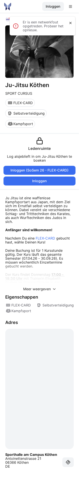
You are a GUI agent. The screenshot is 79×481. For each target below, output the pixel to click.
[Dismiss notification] (70, 23)
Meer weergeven (37, 289)
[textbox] (39, 242)
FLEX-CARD (45, 238)
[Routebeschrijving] (68, 462)
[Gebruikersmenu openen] (70, 7)
